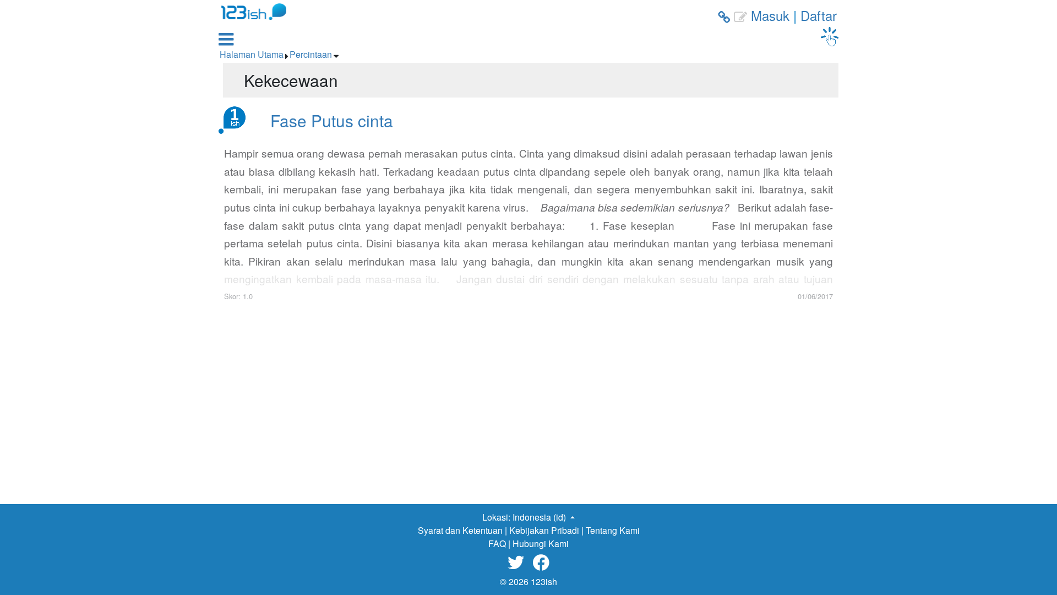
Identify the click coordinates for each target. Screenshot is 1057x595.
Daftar (818, 15)
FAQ (497, 543)
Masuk (770, 15)
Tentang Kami (613, 530)
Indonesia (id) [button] (540, 517)
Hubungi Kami (541, 543)
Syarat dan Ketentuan (460, 530)
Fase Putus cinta (331, 120)
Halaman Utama (252, 54)
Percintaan (311, 54)
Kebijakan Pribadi (544, 530)
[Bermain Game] (829, 36)
